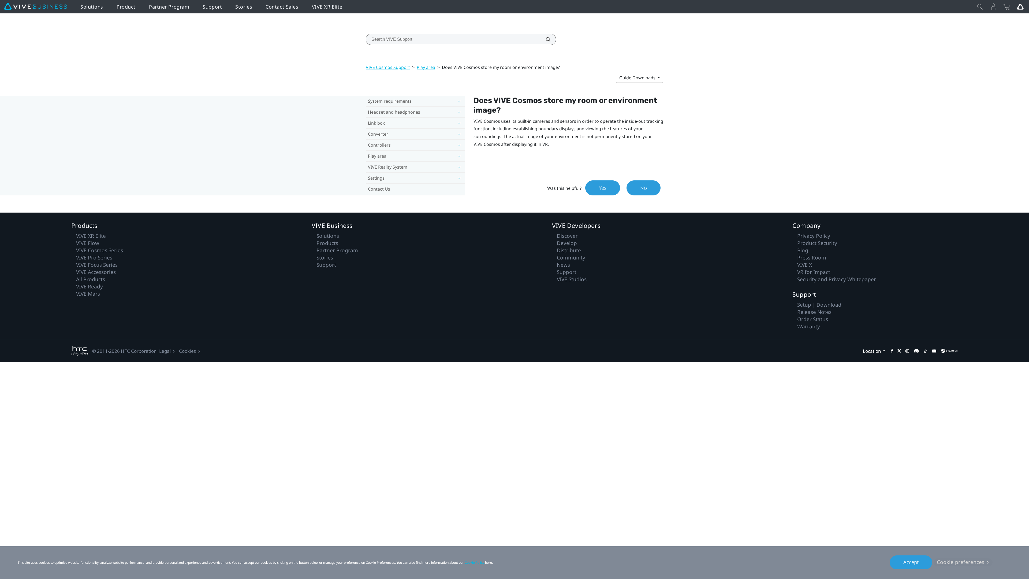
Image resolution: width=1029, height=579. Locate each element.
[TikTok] (925, 351)
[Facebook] (892, 351)
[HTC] (79, 351)
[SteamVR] (949, 351)
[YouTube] (934, 351)
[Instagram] (907, 351)
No (643, 187)
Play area (426, 67)
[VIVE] (35, 7)
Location (872, 351)
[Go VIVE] (1020, 6)
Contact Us (379, 189)
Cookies (187, 351)
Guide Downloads (638, 78)
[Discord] (916, 351)
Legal (165, 351)
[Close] (980, 6)
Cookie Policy (474, 562)
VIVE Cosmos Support (388, 67)
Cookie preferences (960, 562)
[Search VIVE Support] (545, 39)
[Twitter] (899, 351)
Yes (602, 187)
